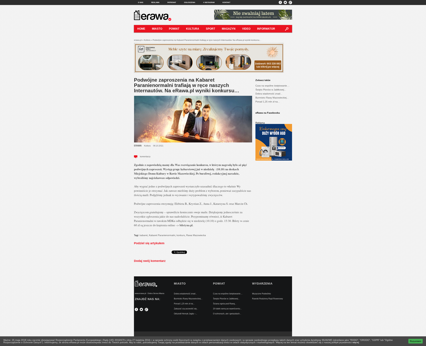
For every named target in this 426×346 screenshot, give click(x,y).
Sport (210, 28)
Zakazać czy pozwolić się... (186, 309)
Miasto (157, 28)
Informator (266, 28)
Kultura (192, 28)
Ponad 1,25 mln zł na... (267, 101)
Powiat (174, 28)
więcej (355, 342)
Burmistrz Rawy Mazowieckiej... (272, 97)
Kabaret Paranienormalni (162, 235)
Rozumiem (415, 341)
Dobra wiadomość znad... (268, 93)
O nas (140, 2)
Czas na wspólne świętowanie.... (272, 85)
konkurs (181, 235)
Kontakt (226, 2)
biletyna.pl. (186, 225)
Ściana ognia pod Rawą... (224, 304)
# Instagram (208, 2)
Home (141, 28)
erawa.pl (138, 40)
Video (246, 28)
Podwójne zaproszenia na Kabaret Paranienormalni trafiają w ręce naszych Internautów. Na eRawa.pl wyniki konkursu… (186, 85)
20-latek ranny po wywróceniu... (227, 309)
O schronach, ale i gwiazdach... (227, 314)
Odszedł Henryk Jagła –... (185, 314)
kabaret (144, 235)
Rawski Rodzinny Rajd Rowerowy (267, 299)
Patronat (171, 2)
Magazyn (228, 28)
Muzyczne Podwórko (261, 294)
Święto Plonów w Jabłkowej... (270, 89)
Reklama (155, 2)
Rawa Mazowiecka (196, 235)
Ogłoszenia (189, 2)
